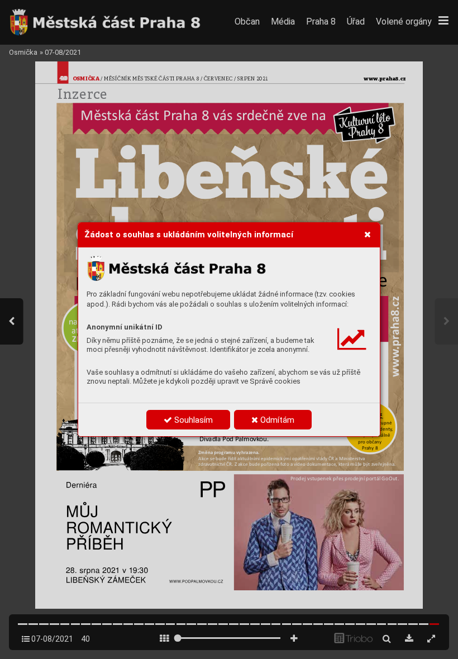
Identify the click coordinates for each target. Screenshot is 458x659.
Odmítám (276, 420)
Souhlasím (192, 420)
